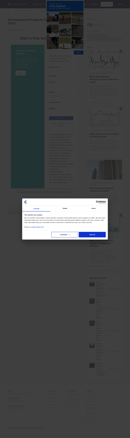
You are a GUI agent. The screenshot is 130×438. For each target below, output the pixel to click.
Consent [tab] (36, 208)
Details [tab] (65, 208)
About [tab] (93, 208)
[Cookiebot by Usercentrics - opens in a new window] (97, 202)
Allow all (92, 234)
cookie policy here (37, 227)
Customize (63, 234)
